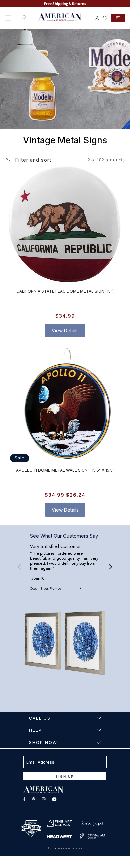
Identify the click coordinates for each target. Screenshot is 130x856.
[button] (8, 18)
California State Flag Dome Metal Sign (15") (65, 291)
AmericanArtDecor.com (70, 848)
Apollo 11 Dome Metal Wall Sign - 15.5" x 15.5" (65, 469)
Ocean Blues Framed (46, 588)
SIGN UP (64, 776)
